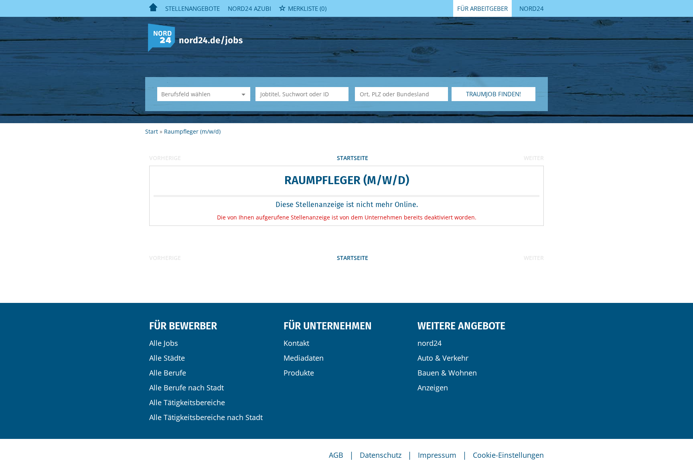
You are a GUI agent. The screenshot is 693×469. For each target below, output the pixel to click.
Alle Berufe (167, 373)
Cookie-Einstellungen (508, 455)
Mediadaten (304, 358)
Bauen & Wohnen (447, 373)
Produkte (299, 373)
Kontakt (296, 343)
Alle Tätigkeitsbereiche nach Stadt (206, 417)
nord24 (429, 343)
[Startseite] (198, 37)
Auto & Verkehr (442, 358)
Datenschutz (380, 455)
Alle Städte (167, 358)
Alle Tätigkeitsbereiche (187, 402)
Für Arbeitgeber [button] (482, 8)
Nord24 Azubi (249, 8)
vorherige (165, 158)
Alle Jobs (163, 343)
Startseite (352, 158)
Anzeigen (432, 387)
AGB (336, 455)
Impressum (437, 455)
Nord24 (531, 8)
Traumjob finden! (493, 94)
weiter (534, 158)
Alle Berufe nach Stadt (186, 387)
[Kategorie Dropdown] (242, 94)
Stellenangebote (192, 8)
